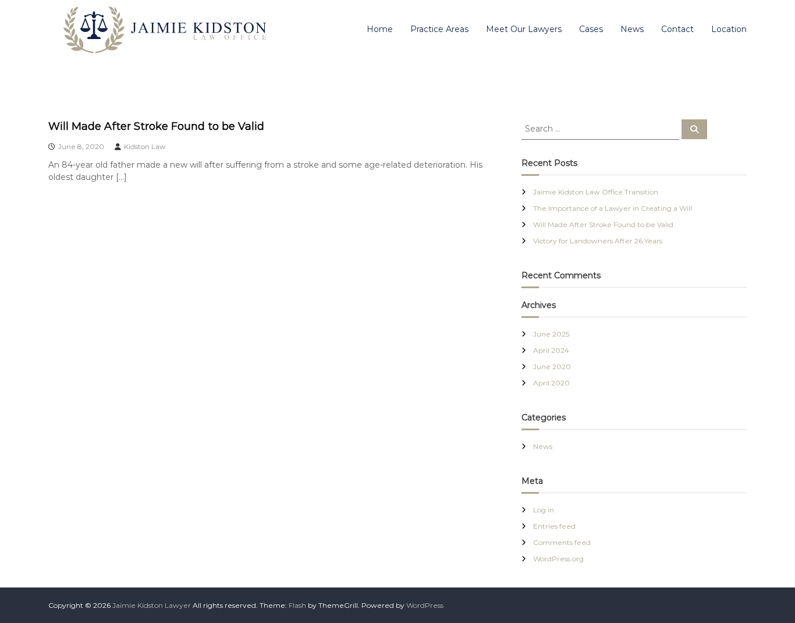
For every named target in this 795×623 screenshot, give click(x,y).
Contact (677, 29)
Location (729, 29)
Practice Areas (439, 29)
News (632, 29)
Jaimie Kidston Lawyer (151, 605)
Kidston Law (145, 146)
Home (380, 29)
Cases (591, 29)
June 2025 (551, 334)
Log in (543, 509)
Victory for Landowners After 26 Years (597, 240)
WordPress (424, 605)
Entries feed (554, 526)
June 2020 (552, 366)
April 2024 (551, 350)
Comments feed (562, 542)
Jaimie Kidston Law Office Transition (595, 191)
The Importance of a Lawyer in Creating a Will (612, 208)
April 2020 (551, 382)
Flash (297, 605)
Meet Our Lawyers (524, 29)
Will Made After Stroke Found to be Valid (156, 126)
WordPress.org (558, 558)
